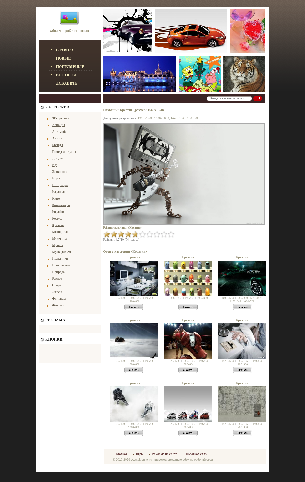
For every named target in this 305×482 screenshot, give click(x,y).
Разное (57, 278)
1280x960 (242, 298)
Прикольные (61, 265)
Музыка (57, 245)
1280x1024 (256, 298)
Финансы (59, 298)
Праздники (60, 258)
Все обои (66, 75)
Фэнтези (58, 305)
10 (171, 234)
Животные (59, 172)
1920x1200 (145, 118)
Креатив (58, 225)
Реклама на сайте (164, 454)
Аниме (57, 138)
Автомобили (61, 131)
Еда (54, 165)
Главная (65, 50)
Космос (57, 218)
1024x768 (248, 301)
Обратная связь (197, 454)
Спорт (56, 285)
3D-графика (60, 118)
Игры (56, 178)
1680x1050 (161, 118)
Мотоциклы (60, 232)
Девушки (59, 158)
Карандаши (60, 192)
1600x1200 (228, 298)
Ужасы (57, 292)
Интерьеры (60, 185)
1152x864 (235, 301)
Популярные (70, 67)
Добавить (67, 83)
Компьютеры (61, 205)
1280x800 (192, 118)
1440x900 (177, 118)
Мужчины (59, 238)
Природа (58, 272)
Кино (56, 198)
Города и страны (64, 152)
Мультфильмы (62, 252)
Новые (63, 58)
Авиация (58, 125)
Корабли (58, 212)
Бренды (57, 145)
